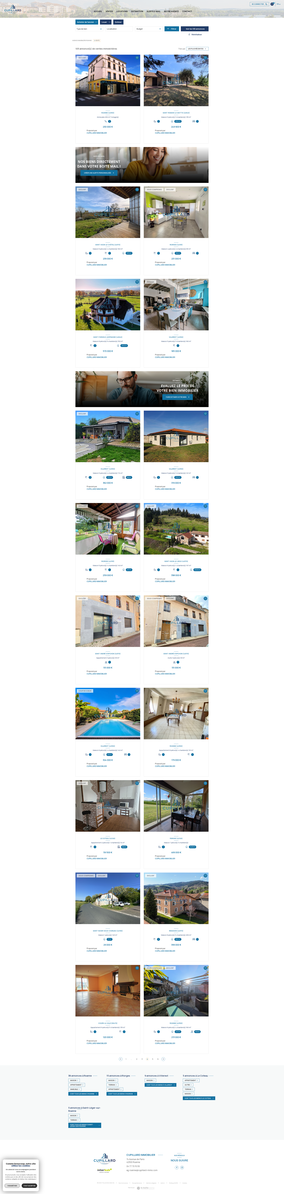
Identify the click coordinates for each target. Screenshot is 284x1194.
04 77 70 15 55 (133, 1166)
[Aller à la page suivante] (163, 1059)
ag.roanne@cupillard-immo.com (141, 1170)
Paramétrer (12, 1186)
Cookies (184, 1183)
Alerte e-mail (154, 11)
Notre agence (171, 11)
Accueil (98, 11)
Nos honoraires (123, 1183)
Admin (163, 1183)
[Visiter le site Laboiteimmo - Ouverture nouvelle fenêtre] (145, 1188)
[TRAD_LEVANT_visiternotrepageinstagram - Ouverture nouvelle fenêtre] (182, 1167)
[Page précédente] (120, 1059)
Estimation (137, 11)
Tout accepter (29, 1186)
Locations (122, 11)
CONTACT (187, 11)
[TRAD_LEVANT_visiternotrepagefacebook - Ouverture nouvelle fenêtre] (176, 1167)
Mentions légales (151, 1183)
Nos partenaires (137, 1183)
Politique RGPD (173, 1183)
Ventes (109, 11)
